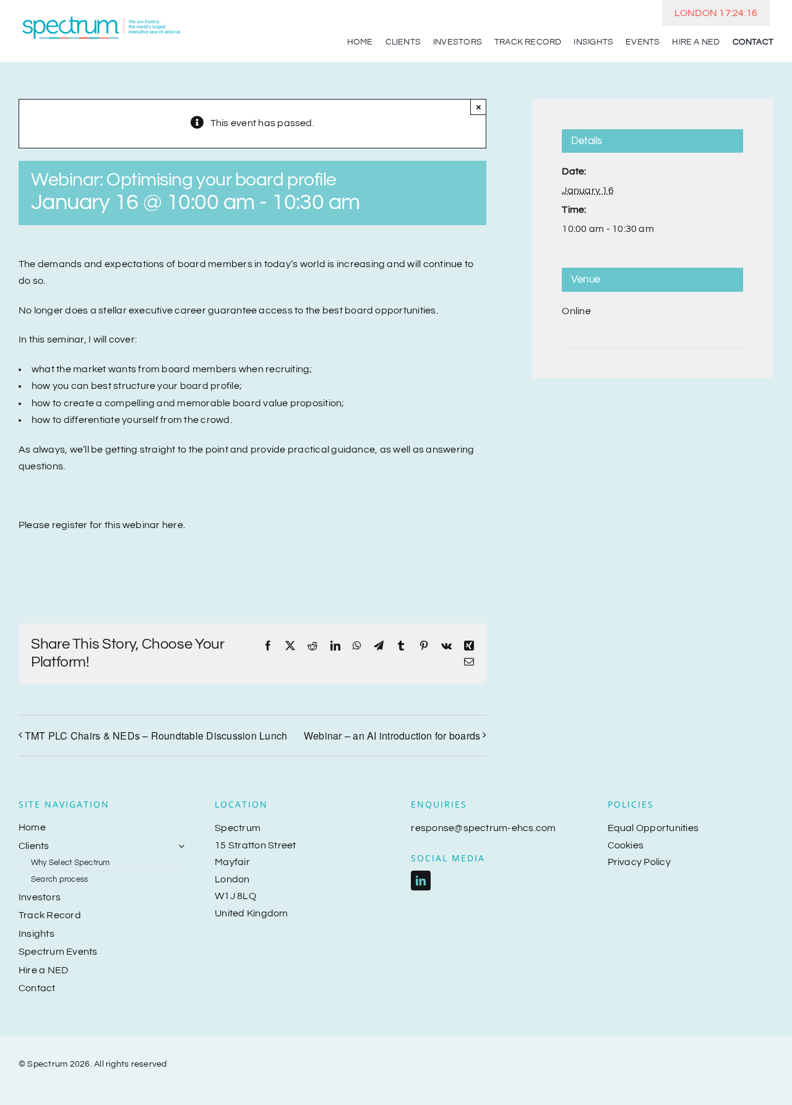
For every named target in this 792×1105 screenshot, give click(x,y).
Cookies (626, 845)
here (172, 525)
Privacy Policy (639, 862)
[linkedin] (421, 880)
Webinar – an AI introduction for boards (392, 735)
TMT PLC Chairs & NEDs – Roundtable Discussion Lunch (156, 735)
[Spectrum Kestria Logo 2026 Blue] (101, 17)
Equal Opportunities (653, 828)
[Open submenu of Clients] (178, 846)
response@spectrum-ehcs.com (483, 828)
